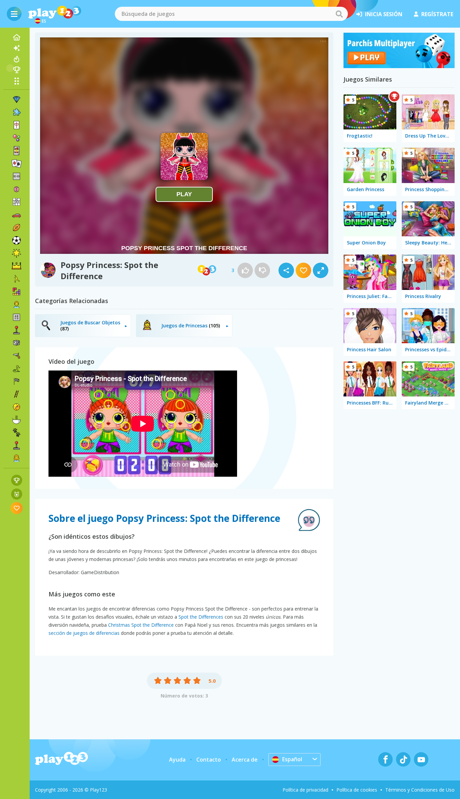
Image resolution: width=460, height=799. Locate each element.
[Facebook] (385, 759)
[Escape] (16, 278)
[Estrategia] (16, 266)
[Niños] (16, 304)
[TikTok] (403, 759)
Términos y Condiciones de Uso (420, 790)
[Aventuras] (16, 407)
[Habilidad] (16, 394)
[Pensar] (16, 189)
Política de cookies (356, 790)
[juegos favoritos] (16, 507)
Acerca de (245, 759)
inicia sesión (383, 14)
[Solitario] (16, 163)
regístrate (437, 14)
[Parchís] (399, 66)
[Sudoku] (16, 202)
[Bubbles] (16, 137)
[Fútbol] (16, 240)
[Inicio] (16, 37)
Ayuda (177, 759)
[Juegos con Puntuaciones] (16, 480)
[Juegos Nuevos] (16, 48)
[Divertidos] (16, 253)
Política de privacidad (305, 790)
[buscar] (339, 14)
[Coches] (16, 214)
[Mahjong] (16, 125)
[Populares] (16, 59)
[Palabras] (16, 317)
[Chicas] (16, 458)
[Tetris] (16, 291)
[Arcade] (16, 330)
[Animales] (16, 432)
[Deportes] (16, 227)
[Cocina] (16, 419)
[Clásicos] (16, 368)
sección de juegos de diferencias (84, 633)
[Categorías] (16, 81)
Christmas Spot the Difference (141, 625)
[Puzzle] (16, 112)
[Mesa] (16, 342)
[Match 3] (16, 99)
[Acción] (16, 355)
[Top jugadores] (16, 70)
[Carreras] (16, 381)
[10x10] (16, 176)
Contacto (208, 759)
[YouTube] (421, 759)
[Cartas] (16, 150)
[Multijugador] (16, 445)
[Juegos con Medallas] (16, 494)
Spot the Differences (200, 617)
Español (292, 759)
